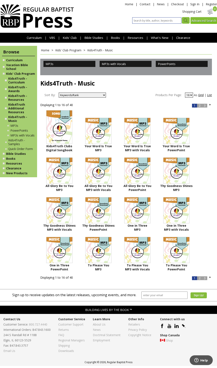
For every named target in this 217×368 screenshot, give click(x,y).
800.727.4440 (38, 324)
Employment (101, 340)
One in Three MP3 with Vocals (176, 228)
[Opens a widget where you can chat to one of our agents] (201, 360)
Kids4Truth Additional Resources (16, 108)
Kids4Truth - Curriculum (17, 80)
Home (129, 4)
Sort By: (50, 95)
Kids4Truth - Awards (17, 89)
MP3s (14, 126)
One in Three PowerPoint (59, 267)
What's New (160, 37)
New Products (17, 173)
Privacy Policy (137, 330)
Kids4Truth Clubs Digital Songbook (59, 148)
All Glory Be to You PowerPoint (137, 188)
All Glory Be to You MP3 (59, 188)
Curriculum (35, 37)
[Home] (37, 28)
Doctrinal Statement (107, 335)
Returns (63, 330)
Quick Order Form (20, 149)
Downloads (66, 351)
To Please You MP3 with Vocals (137, 267)
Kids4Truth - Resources (17, 98)
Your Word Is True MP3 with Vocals (137, 148)
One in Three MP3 (137, 228)
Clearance (183, 37)
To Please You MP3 (98, 267)
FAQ (61, 335)
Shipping (64, 345)
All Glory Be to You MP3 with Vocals (98, 188)
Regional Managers (71, 340)
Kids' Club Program (20, 74)
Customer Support (70, 324)
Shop (169, 340)
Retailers (134, 324)
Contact (145, 4)
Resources (136, 37)
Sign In (194, 4)
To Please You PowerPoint (176, 267)
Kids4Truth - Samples (16, 142)
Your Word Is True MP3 (98, 148)
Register (211, 4)
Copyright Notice (139, 335)
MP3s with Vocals (22, 135)
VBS (52, 37)
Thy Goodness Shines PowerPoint (98, 228)
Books (115, 37)
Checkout (177, 4)
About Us (99, 324)
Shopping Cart (192, 12)
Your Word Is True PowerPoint (176, 148)
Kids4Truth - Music (17, 119)
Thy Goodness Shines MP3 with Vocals (59, 228)
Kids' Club (70, 37)
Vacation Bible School (17, 67)
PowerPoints (19, 130)
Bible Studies (93, 37)
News (161, 4)
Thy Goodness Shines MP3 (176, 188)
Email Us (9, 351)
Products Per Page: (168, 95)
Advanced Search (203, 20)
